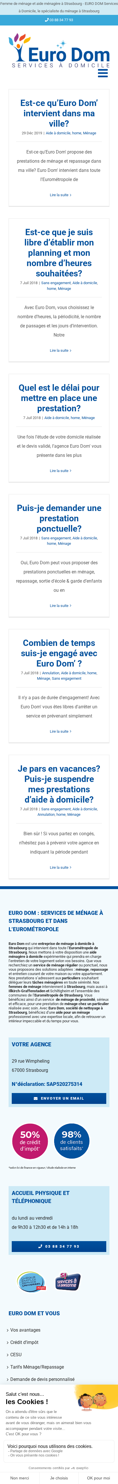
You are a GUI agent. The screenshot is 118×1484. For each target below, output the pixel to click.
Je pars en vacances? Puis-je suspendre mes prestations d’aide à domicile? (59, 784)
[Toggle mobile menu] (103, 73)
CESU (15, 1354)
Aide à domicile (58, 133)
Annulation (50, 673)
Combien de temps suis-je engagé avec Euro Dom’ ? (59, 653)
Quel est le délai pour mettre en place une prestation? (59, 398)
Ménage (89, 133)
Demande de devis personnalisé (42, 1379)
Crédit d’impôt (24, 1342)
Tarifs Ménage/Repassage (37, 1367)
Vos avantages (25, 1330)
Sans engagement (56, 283)
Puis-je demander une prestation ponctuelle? (59, 518)
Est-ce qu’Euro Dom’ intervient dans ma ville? (59, 113)
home (76, 133)
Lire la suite (59, 195)
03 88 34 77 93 (61, 20)
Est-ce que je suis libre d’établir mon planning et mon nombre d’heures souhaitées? (59, 252)
